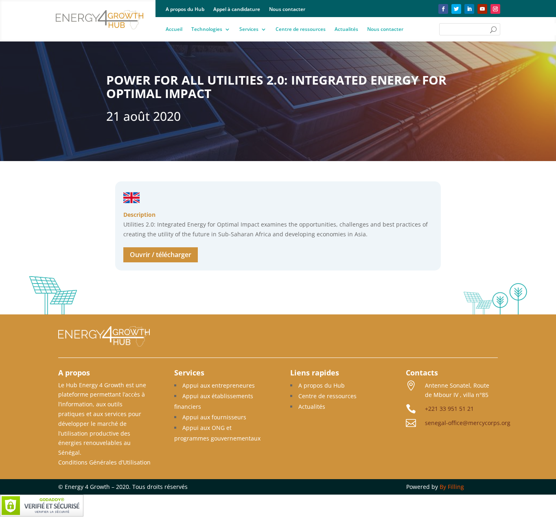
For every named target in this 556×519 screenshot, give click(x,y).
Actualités (346, 29)
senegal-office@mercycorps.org (467, 423)
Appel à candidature (236, 10)
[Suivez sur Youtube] (482, 9)
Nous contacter (287, 10)
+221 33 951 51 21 (449, 408)
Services (248, 29)
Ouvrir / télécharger (160, 254)
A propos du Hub (185, 10)
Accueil (174, 29)
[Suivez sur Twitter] (456, 9)
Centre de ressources (301, 29)
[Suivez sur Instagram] (495, 9)
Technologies (206, 29)
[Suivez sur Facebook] (443, 9)
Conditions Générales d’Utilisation (104, 462)
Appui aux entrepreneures (218, 385)
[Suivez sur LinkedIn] (469, 9)
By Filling (452, 487)
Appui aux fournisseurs (214, 417)
